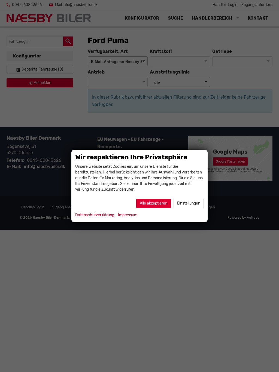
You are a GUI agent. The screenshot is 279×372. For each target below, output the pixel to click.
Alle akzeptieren (153, 203)
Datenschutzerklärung (94, 215)
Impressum (127, 215)
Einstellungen (188, 203)
